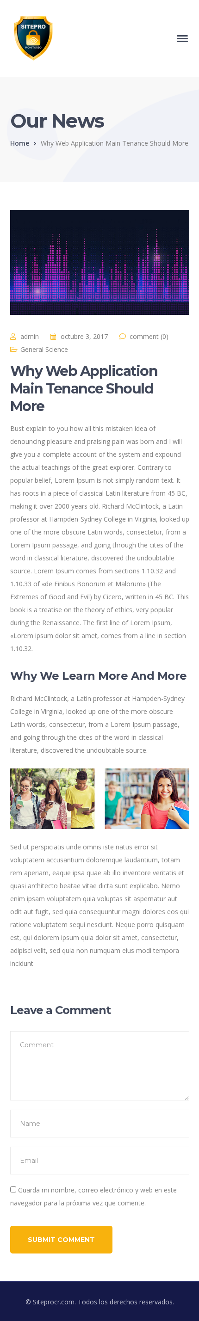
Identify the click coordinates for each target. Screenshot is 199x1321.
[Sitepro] (33, 37)
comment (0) (149, 336)
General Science (44, 349)
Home (19, 143)
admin (29, 336)
